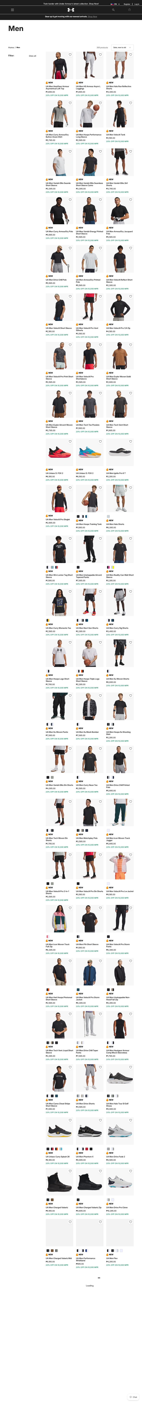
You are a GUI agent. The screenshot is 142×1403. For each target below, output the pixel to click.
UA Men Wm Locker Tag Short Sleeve (59, 576)
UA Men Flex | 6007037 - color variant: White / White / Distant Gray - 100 (117, 1250)
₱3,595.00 (50, 382)
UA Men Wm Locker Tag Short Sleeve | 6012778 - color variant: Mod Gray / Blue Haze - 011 (52, 567)
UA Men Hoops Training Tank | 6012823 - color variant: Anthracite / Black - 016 (78, 516)
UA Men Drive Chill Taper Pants (87, 1051)
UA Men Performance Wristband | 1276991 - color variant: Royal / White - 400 (86, 1250)
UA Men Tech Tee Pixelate (87, 425)
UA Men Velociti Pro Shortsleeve (85, 377)
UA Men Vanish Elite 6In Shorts (59, 785)
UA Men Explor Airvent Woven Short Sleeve (59, 426)
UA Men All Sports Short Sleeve (117, 1312)
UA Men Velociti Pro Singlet (58, 519)
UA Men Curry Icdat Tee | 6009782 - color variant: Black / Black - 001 (78, 1356)
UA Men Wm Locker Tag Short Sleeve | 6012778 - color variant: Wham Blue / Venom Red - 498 (56, 567)
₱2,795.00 (111, 1368)
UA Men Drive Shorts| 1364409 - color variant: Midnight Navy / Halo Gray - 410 (86, 1095)
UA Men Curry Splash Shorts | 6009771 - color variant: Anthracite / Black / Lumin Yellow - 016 (108, 1356)
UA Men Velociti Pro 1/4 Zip (118, 328)
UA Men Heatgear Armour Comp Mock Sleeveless (117, 1051)
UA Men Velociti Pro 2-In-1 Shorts (57, 892)
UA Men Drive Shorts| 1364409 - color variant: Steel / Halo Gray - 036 (78, 1095)
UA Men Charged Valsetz (57, 1207)
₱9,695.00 (81, 1211)
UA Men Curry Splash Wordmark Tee (55, 1312)
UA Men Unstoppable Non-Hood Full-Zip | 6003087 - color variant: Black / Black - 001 (108, 989)
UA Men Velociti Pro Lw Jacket (120, 891)
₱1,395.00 (50, 1109)
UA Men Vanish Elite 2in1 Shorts (117, 184)
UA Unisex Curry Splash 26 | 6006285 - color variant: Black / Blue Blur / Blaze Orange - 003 (56, 1149)
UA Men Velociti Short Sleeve (59, 328)
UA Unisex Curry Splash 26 (58, 1157)
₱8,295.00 (111, 1003)
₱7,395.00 (80, 581)
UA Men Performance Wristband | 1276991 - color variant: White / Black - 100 (82, 1250)
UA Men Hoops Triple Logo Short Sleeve (87, 680)
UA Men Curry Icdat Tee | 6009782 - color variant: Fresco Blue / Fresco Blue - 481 (82, 1356)
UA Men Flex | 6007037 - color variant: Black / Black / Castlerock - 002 (112, 1250)
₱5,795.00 (50, 140)
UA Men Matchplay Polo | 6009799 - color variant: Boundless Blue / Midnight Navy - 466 (86, 830)
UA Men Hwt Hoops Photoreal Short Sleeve (59, 998)
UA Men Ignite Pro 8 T (116, 473)
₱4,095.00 (50, 788)
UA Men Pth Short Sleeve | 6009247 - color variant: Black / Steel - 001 (78, 936)
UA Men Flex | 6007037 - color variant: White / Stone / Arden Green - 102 (121, 1250)
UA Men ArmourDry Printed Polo (88, 281)
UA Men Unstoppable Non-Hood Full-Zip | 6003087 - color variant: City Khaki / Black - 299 (112, 989)
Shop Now (92, 17)
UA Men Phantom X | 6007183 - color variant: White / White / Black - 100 (82, 1149)
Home (11, 47)
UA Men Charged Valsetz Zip (88, 1207)
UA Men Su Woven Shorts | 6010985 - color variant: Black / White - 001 (108, 671)
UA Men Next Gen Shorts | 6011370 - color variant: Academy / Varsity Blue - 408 (86, 620)
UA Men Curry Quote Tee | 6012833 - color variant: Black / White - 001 (78, 1303)
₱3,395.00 (50, 189)
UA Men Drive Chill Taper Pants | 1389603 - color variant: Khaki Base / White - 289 (82, 1042)
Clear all (32, 56)
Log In (137, 4)
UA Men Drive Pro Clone (117, 1207)
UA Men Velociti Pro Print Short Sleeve (59, 377)
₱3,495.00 (111, 631)
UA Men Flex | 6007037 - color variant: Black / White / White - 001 (108, 1250)
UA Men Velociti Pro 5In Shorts (89, 891)
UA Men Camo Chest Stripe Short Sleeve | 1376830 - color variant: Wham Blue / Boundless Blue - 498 (56, 1095)
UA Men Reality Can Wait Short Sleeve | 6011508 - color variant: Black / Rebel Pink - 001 (108, 567)
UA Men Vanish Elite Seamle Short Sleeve (58, 184)
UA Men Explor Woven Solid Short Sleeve (118, 377)
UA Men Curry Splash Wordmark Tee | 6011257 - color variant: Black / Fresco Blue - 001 (47, 1303)
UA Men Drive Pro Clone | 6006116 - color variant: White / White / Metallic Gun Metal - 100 (112, 1199)
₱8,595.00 (111, 1160)
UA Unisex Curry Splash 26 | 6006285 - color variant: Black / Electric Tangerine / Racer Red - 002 (52, 1149)
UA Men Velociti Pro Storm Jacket (87, 998)
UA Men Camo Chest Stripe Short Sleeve (58, 1105)
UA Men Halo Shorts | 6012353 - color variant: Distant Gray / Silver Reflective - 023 (108, 516)
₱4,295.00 (111, 1262)
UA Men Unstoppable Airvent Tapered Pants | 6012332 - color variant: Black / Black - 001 (78, 567)
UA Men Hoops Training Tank (89, 524)
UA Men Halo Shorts (115, 524)
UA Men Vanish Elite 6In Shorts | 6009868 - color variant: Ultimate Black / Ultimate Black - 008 (47, 777)
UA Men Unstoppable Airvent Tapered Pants (89, 576)
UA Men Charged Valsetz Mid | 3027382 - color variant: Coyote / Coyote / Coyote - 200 (52, 1250)
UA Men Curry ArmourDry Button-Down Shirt (57, 136)
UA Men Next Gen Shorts (87, 628)
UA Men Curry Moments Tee (58, 628)
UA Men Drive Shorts (85, 1104)
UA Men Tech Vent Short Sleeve (117, 426)
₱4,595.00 (81, 1107)
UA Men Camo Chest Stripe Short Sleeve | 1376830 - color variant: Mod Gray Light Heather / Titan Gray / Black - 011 (52, 1095)
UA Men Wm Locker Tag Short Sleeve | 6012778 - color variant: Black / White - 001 (47, 567)
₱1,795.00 (50, 684)
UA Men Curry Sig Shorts (117, 628)
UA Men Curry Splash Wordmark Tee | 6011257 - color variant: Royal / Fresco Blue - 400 (56, 1303)
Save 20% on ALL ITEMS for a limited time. (71, 3)
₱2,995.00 (111, 382)
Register (127, 4)
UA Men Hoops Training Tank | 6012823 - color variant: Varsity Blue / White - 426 (86, 516)
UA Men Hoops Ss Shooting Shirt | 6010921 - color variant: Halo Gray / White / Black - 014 (112, 724)
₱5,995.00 (111, 791)
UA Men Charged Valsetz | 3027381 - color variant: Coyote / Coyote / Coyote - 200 (52, 1199)
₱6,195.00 (50, 477)
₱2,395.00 (111, 285)
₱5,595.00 (50, 235)
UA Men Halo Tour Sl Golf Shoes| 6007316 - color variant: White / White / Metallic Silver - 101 (117, 1095)
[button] (113, 10)
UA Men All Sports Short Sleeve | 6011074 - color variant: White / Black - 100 (112, 1303)
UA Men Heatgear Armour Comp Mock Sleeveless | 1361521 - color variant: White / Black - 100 (112, 1042)
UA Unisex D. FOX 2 (54, 473)
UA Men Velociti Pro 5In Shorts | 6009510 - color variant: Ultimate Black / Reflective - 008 (78, 883)
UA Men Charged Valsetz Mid (59, 1258)
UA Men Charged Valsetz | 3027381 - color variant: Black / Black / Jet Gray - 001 (47, 1199)
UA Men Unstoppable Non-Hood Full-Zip (118, 998)
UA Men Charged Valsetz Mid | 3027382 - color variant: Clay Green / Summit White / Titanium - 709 (56, 1250)
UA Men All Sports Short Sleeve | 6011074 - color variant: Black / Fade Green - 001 (108, 1303)
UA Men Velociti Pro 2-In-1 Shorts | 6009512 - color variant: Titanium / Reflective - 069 (52, 883)
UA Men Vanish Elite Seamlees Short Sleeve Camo (89, 184)
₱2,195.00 (110, 138)
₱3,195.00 (80, 334)
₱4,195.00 (110, 331)
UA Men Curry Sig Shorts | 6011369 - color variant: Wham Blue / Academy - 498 (112, 620)
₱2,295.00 (111, 477)
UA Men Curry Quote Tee (87, 1311)
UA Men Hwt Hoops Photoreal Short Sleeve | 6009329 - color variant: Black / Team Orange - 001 (47, 989)
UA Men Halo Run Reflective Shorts (118, 87)
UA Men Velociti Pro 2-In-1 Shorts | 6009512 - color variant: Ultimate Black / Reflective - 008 (47, 883)
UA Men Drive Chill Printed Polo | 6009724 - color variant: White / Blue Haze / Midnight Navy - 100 (112, 777)
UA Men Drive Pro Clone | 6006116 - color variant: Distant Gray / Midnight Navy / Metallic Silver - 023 (108, 1199)
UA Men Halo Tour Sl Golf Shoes (117, 1105)
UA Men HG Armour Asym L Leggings (88, 87)
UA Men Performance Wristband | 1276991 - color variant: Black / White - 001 (78, 1250)
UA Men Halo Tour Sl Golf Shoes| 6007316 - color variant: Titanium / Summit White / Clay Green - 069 (112, 1095)
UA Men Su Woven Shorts (117, 679)
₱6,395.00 (111, 527)
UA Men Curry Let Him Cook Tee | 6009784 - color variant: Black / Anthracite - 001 (47, 1356)
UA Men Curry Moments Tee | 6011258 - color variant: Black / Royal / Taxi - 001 (47, 620)
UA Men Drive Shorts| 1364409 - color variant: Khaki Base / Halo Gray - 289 (82, 1095)
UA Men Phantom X (84, 1157)
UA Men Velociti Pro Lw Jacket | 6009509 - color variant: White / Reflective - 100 (108, 883)
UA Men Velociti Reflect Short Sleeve (119, 281)
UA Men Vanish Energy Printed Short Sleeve (89, 232)
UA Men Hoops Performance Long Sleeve (88, 136)
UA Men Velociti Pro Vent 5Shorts (87, 329)
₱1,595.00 (80, 428)
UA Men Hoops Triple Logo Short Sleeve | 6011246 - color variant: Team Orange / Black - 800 (82, 671)
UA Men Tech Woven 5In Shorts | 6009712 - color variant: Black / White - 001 (47, 830)
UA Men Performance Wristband (85, 1259)
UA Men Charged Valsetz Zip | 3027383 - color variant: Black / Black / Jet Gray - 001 (78, 1199)
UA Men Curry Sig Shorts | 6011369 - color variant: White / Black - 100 (108, 620)
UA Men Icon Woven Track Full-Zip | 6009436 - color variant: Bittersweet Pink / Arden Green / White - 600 (47, 936)
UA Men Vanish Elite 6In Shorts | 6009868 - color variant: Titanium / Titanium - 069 (52, 777)
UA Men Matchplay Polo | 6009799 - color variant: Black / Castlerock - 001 (78, 830)
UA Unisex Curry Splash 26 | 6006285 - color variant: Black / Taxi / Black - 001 (47, 1149)
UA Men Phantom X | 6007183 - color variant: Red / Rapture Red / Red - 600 (86, 1149)
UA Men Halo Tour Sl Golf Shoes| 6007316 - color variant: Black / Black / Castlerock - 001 (108, 1095)
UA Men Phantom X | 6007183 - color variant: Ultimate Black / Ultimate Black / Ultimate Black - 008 (91, 1149)
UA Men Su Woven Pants (57, 732)
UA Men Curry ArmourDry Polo (59, 231)
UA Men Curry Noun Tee (86, 785)
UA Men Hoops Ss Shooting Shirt (118, 733)
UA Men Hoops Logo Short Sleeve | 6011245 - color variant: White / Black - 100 (47, 671)
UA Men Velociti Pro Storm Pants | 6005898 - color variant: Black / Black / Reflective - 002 (108, 936)
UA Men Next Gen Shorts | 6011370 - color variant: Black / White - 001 (78, 620)
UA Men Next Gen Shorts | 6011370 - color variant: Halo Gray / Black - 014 (82, 620)
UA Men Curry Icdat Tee (86, 1364)
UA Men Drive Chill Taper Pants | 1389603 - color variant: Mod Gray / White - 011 (78, 1042)
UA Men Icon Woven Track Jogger (118, 839)
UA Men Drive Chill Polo (56, 280)
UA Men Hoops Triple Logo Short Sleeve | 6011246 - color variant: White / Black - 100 (78, 671)
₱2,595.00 (80, 140)
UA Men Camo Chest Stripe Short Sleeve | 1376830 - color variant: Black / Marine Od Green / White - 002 (47, 1095)
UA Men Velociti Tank (115, 135)
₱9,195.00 (110, 894)
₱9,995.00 (111, 1109)
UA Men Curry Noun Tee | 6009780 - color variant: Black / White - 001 (78, 777)
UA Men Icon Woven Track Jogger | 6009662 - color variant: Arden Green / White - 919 (108, 830)
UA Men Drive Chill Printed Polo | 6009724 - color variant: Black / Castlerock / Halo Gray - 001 (108, 777)
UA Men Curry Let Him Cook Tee (58, 1365)
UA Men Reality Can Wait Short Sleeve (120, 576)
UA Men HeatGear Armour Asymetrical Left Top (57, 87)
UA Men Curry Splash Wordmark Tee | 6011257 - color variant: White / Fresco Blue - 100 (52, 1303)
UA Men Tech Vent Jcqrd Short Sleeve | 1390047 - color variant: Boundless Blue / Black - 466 (56, 1042)
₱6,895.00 (111, 682)
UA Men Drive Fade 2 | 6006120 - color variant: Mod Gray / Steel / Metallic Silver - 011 (108, 1149)
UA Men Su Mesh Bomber (87, 732)
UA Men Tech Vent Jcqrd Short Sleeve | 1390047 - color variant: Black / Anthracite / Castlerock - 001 (47, 1042)
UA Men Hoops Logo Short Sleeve (57, 680)
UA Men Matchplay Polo (86, 838)
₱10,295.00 (111, 1211)
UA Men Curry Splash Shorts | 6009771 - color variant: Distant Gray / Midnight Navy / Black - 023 (112, 1356)
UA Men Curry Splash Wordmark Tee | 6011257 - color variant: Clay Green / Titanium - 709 (60, 1303)
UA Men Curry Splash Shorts (118, 1364)
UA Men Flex (112, 1258)
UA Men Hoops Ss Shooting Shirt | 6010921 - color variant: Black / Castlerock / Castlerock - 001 (108, 724)
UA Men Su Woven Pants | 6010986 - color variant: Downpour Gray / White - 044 (52, 724)
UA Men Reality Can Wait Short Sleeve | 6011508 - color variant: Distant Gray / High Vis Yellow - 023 (112, 567)
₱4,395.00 (111, 92)
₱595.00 (80, 1264)
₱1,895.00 (50, 92)
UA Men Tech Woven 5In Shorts (57, 839)
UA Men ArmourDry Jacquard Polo (119, 232)
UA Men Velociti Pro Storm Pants (118, 945)
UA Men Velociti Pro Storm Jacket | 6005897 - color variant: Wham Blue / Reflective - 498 (78, 989)
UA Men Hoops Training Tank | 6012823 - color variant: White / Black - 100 (82, 516)
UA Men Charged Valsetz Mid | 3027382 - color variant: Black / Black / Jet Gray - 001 (47, 1250)
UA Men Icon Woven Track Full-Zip (57, 945)
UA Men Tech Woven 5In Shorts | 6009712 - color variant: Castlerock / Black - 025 (52, 830)
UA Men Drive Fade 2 (115, 1157)
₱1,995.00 (110, 430)
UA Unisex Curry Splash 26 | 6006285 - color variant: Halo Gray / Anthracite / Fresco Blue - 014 (60, 1149)
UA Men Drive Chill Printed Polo (118, 786)
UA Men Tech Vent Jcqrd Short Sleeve (59, 1051)
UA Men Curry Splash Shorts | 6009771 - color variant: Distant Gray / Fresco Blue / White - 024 (117, 1356)
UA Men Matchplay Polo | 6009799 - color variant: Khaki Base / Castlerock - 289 (82, 830)
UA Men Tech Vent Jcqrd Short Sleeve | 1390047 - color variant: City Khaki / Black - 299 (52, 1042)
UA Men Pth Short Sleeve (87, 944)
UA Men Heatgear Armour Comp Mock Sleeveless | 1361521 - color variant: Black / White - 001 (108, 1042)
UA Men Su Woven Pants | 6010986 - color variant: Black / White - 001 (47, 724)
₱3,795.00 (111, 189)
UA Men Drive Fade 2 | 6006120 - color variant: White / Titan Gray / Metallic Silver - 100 (112, 1149)
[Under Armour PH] (71, 10)
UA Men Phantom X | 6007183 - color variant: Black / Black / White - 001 (78, 1149)
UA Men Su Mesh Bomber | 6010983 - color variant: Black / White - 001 (78, 724)
